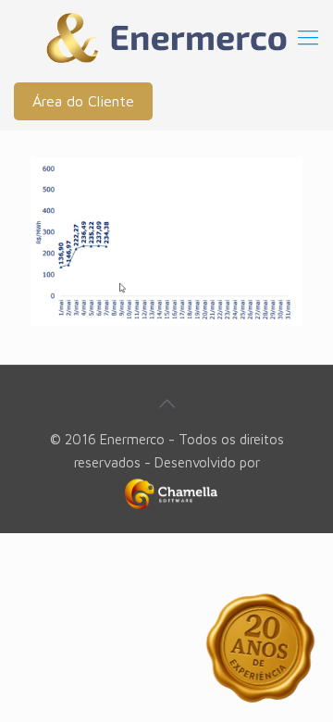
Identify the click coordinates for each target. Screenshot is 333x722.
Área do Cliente (83, 101)
